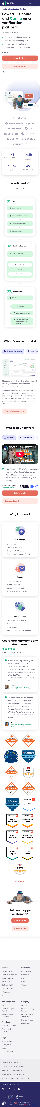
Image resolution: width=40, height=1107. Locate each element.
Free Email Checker (9, 1026)
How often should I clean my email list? (15, 1078)
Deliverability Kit (7, 985)
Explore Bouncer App (13, 411)
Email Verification (8, 971)
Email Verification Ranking (11, 1062)
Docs (23, 982)
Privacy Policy (6, 1045)
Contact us (25, 1023)
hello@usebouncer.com (10, 1085)
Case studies (25, 975)
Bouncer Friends (27, 1020)
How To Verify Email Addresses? (13, 1066)
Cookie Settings (7, 1051)
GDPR (4, 1048)
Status (23, 985)
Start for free (20, 58)
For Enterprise (26, 971)
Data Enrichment (8, 988)
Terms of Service (8, 1041)
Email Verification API (9, 975)
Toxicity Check (7, 982)
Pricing (4, 995)
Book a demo (20, 66)
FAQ (22, 978)
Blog (3, 1005)
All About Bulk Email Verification (13, 1070)
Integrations (6, 992)
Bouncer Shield (7, 978)
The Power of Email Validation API (13, 1074)
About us (24, 1005)
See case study (11, 501)
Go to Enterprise (20, 493)
